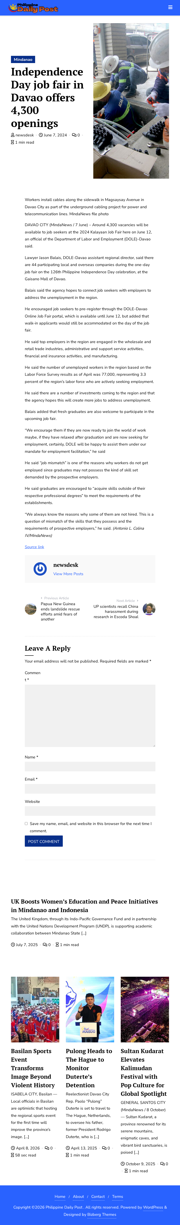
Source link (34, 547)
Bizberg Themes (101, 1214)
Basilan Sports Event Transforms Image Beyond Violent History (33, 1068)
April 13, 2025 (84, 1148)
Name (31, 757)
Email (31, 779)
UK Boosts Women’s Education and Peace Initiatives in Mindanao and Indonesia (84, 905)
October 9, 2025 (140, 1164)
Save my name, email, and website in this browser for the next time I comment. (91, 827)
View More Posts (68, 573)
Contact (98, 1196)
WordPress (153, 1207)
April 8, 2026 (28, 1148)
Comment (32, 676)
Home (60, 1196)
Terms (117, 1196)
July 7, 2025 (27, 944)
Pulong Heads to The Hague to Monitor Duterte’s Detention (89, 1068)
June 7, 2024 (55, 135)
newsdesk (24, 135)
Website (32, 801)
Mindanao (23, 59)
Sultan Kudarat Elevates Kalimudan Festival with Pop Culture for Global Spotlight (144, 1072)
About (78, 1196)
